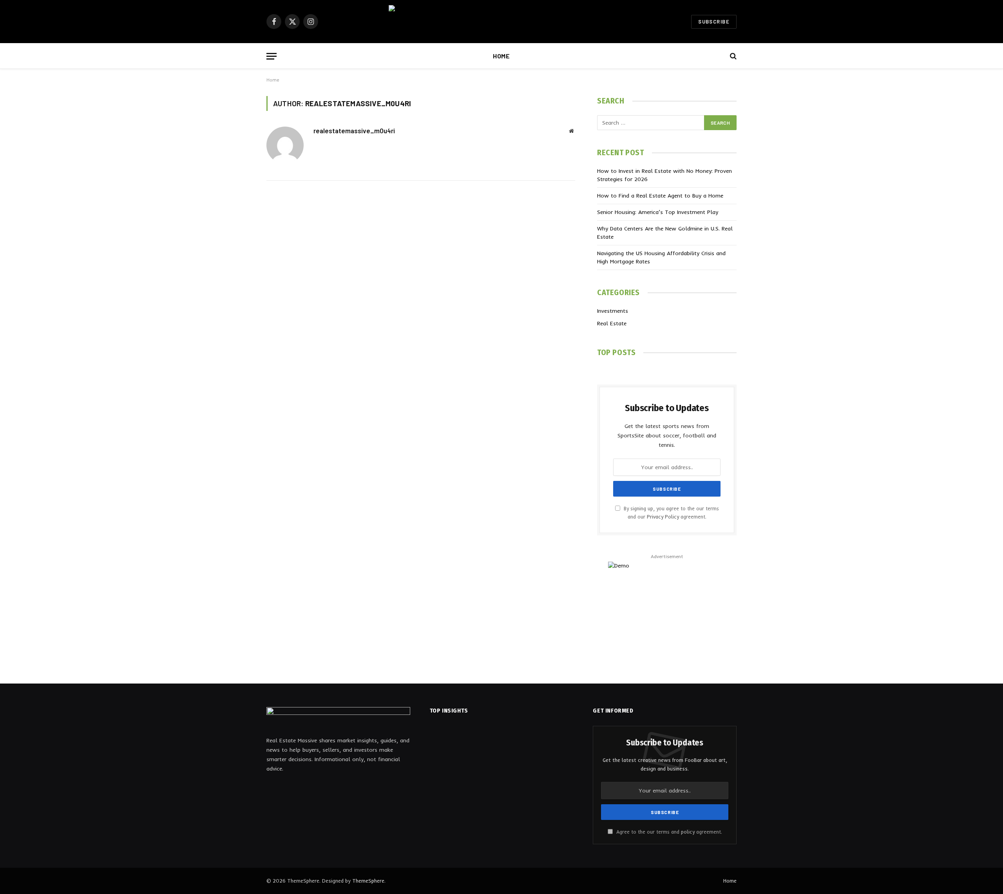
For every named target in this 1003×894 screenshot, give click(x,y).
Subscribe (714, 21)
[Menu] (271, 56)
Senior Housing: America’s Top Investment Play (657, 212)
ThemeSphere (368, 881)
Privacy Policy (663, 516)
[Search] (732, 56)
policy (688, 832)
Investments (612, 310)
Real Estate (611, 323)
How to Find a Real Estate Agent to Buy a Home (660, 195)
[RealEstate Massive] (501, 21)
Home (501, 56)
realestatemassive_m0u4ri (354, 130)
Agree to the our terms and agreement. (668, 832)
